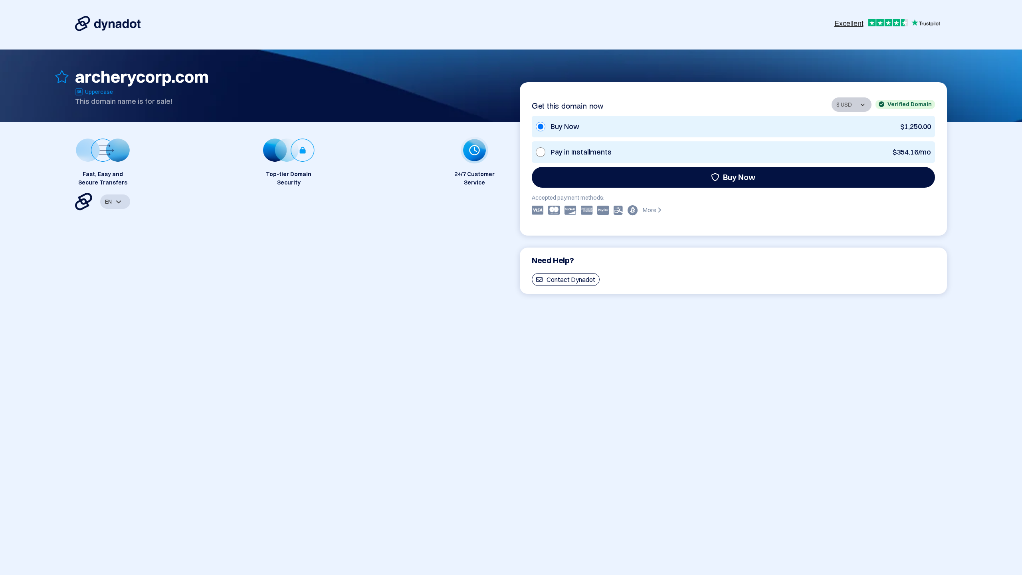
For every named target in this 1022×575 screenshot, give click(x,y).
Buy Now (739, 177)
